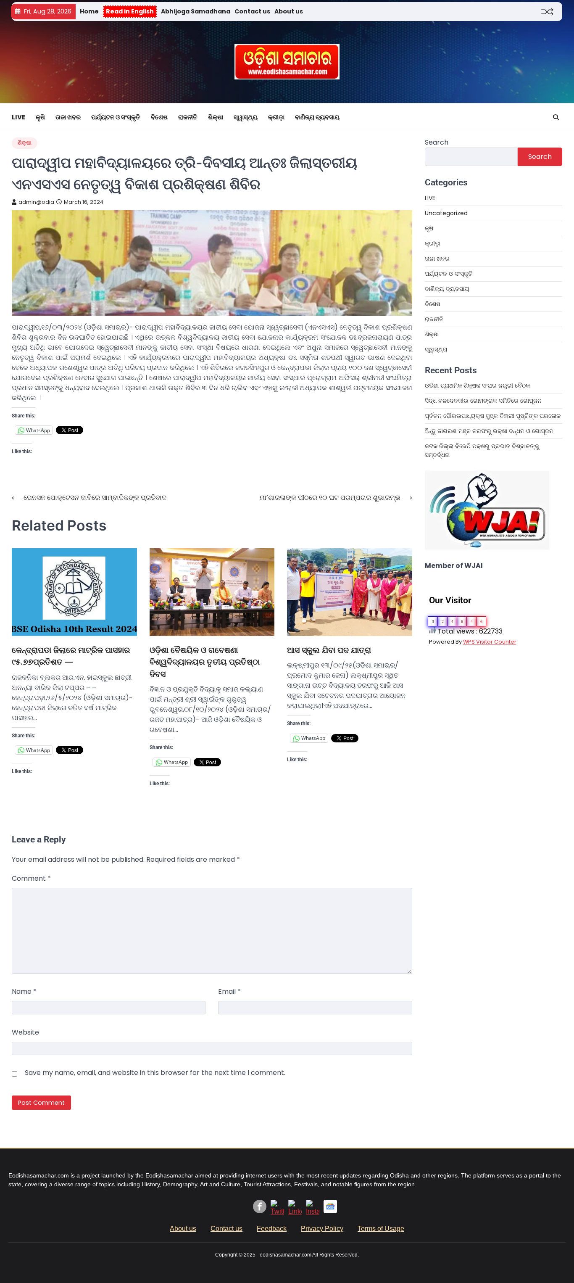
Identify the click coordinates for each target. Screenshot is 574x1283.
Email (229, 991)
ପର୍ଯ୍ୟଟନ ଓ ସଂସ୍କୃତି (115, 117)
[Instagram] (312, 1211)
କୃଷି (40, 117)
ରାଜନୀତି (187, 117)
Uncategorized (446, 213)
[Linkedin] (295, 1211)
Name (24, 991)
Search (436, 142)
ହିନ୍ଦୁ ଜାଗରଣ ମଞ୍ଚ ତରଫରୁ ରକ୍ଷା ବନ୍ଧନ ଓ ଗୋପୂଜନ (489, 431)
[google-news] (330, 1210)
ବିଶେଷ (159, 117)
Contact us (252, 11)
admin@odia (36, 202)
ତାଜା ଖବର (68, 117)
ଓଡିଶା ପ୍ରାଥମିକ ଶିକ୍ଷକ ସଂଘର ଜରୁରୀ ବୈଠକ (477, 385)
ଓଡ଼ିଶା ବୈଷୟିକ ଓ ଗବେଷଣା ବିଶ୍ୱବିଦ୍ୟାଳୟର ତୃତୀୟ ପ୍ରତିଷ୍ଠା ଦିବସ (205, 662)
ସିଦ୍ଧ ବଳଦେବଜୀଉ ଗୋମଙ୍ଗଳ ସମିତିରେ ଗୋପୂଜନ (483, 400)
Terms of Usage (381, 1228)
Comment (31, 878)
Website (25, 1032)
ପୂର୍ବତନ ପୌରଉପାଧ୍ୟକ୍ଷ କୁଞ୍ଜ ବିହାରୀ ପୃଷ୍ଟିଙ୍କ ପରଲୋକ (493, 416)
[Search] (556, 117)
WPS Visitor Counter (489, 641)
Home (89, 11)
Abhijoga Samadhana (195, 11)
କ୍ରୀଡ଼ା (276, 117)
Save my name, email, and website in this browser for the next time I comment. (155, 1072)
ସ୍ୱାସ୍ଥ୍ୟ (246, 117)
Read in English (130, 11)
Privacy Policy (322, 1228)
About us (288, 11)
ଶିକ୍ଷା (215, 117)
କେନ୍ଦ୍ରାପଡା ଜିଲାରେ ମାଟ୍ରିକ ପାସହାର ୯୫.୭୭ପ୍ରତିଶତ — (71, 656)
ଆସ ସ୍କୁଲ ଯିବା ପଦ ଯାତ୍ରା (329, 650)
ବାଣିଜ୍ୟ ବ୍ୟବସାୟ (317, 117)
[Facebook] (259, 1210)
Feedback (272, 1228)
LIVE (18, 117)
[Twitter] (277, 1211)
